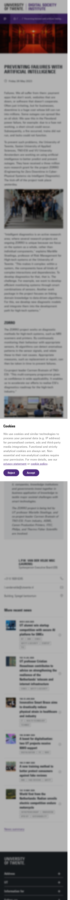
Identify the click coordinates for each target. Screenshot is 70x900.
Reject (11, 472)
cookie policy (39, 463)
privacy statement (15, 463)
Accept (31, 472)
